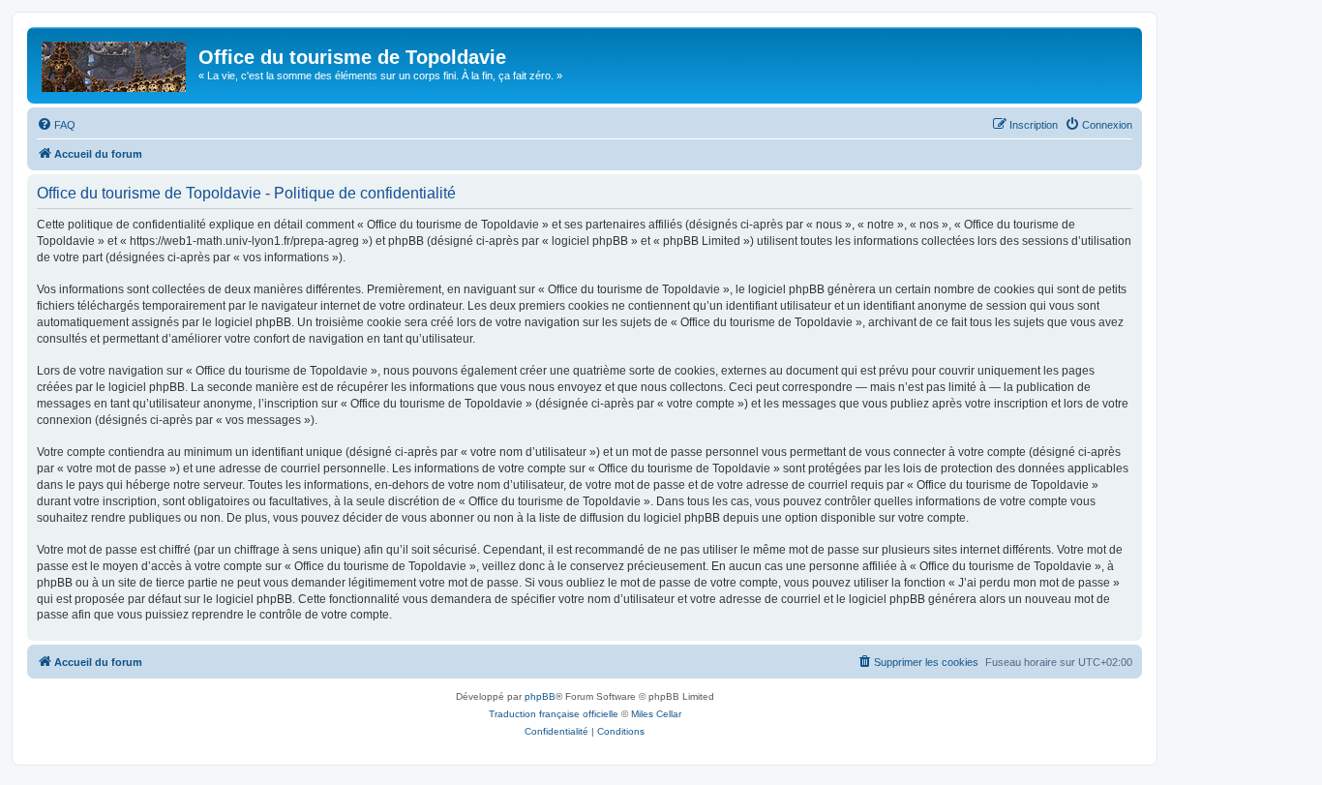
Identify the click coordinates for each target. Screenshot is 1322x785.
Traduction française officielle (553, 714)
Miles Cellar (656, 714)
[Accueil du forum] (115, 63)
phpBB (540, 696)
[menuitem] (56, 124)
